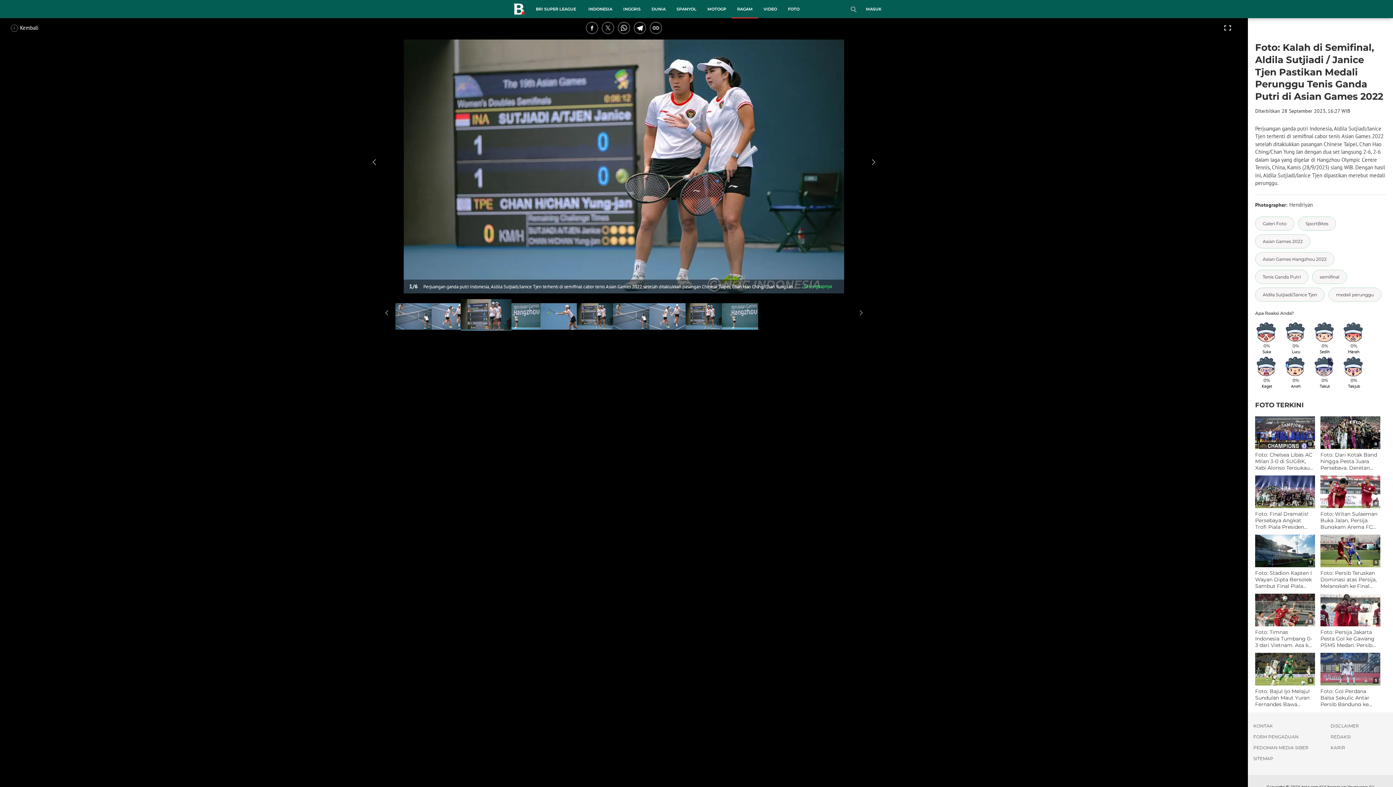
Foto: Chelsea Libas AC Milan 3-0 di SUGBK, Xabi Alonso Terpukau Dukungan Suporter (1283, 461)
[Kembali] (38, 28)
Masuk (874, 9)
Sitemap (1263, 758)
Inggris (632, 9)
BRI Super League (556, 9)
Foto (794, 9)
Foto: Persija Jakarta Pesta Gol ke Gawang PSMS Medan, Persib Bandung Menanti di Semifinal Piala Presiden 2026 (1347, 639)
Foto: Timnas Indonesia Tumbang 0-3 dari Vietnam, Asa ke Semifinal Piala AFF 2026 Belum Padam (1283, 639)
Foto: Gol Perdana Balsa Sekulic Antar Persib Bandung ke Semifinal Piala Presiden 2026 (1344, 698)
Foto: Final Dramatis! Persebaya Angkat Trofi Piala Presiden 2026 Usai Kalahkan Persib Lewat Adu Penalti (1281, 521)
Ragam (745, 9)
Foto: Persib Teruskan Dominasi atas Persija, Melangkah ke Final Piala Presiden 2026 (1348, 580)
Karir (1338, 747)
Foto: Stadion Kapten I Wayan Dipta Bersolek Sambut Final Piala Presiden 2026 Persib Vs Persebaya (1283, 580)
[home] (519, 10)
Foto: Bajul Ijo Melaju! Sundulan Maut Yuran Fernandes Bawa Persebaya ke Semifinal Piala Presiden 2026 (1282, 698)
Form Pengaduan (1276, 736)
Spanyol (686, 9)
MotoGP (716, 9)
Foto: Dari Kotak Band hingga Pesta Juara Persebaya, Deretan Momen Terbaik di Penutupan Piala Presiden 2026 (1348, 461)
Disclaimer (1345, 726)
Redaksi (1341, 736)
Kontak (1263, 726)
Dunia (659, 9)
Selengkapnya (818, 286)
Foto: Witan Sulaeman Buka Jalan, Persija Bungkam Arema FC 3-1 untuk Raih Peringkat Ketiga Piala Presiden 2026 (1348, 521)
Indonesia (600, 9)
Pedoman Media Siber (1280, 747)
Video (770, 9)
